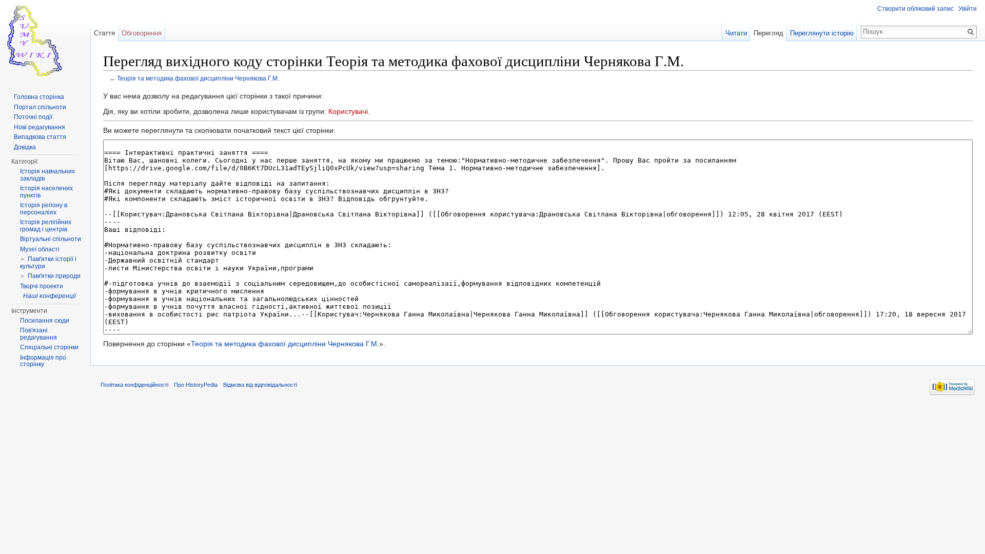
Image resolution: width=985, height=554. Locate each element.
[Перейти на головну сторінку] (45, 41)
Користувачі (348, 111)
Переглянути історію (822, 33)
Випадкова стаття (40, 137)
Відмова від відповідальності (260, 385)
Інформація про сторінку (43, 361)
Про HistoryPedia (196, 385)
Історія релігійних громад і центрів (45, 226)
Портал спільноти (40, 107)
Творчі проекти (41, 286)
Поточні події (33, 117)
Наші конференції (49, 296)
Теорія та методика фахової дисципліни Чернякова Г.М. (198, 78)
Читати (736, 33)
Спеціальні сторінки (49, 347)
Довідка (25, 147)
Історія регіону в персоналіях (43, 209)
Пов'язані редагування (38, 334)
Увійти (967, 8)
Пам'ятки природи (54, 276)
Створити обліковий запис (915, 8)
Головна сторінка (39, 97)
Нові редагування (39, 127)
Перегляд (768, 33)
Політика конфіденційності (134, 385)
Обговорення (142, 33)
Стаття (104, 33)
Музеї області (40, 249)
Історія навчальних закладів (47, 175)
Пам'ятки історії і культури (48, 262)
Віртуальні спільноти (50, 239)
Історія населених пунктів (46, 192)
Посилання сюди (44, 320)
